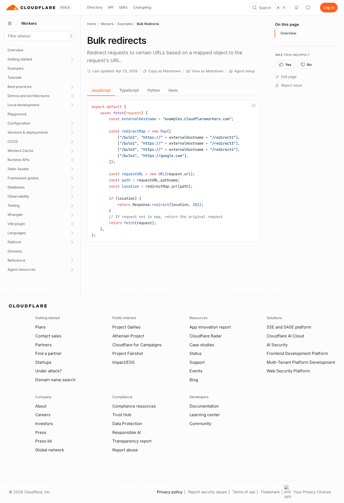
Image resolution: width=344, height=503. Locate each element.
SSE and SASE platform (289, 327)
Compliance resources (134, 406)
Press (40, 432)
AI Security (277, 344)
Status (195, 353)
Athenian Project (128, 335)
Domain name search (55, 379)
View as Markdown (208, 71)
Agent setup (244, 71)
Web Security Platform (288, 370)
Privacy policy (169, 492)
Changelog (142, 7)
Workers (107, 24)
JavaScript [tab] (101, 90)
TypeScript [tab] (129, 90)
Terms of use (243, 492)
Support (197, 362)
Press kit (43, 441)
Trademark (270, 492)
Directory (94, 7)
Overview (288, 33)
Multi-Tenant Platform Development (301, 362)
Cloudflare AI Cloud (285, 335)
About (40, 406)
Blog (193, 379)
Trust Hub (121, 414)
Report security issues (207, 492)
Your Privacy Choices (312, 492)
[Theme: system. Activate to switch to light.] (308, 7)
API (110, 7)
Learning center (204, 414)
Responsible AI (126, 432)
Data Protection (127, 423)
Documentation (204, 406)
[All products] (9, 23)
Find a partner (48, 353)
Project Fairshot (127, 353)
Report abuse (125, 449)
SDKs (123, 7)
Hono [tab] (173, 90)
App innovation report (210, 327)
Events (195, 370)
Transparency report (132, 441)
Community (200, 423)
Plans (40, 327)
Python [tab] (154, 90)
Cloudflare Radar (205, 335)
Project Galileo (126, 327)
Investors (44, 423)
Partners (43, 344)
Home (91, 24)
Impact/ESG (123, 362)
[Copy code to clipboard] (254, 106)
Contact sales (48, 335)
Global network (49, 449)
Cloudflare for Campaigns (137, 344)
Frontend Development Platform (297, 353)
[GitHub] (297, 7)
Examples (125, 24)
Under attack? (48, 370)
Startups (43, 362)
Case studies (201, 344)
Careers (43, 414)
